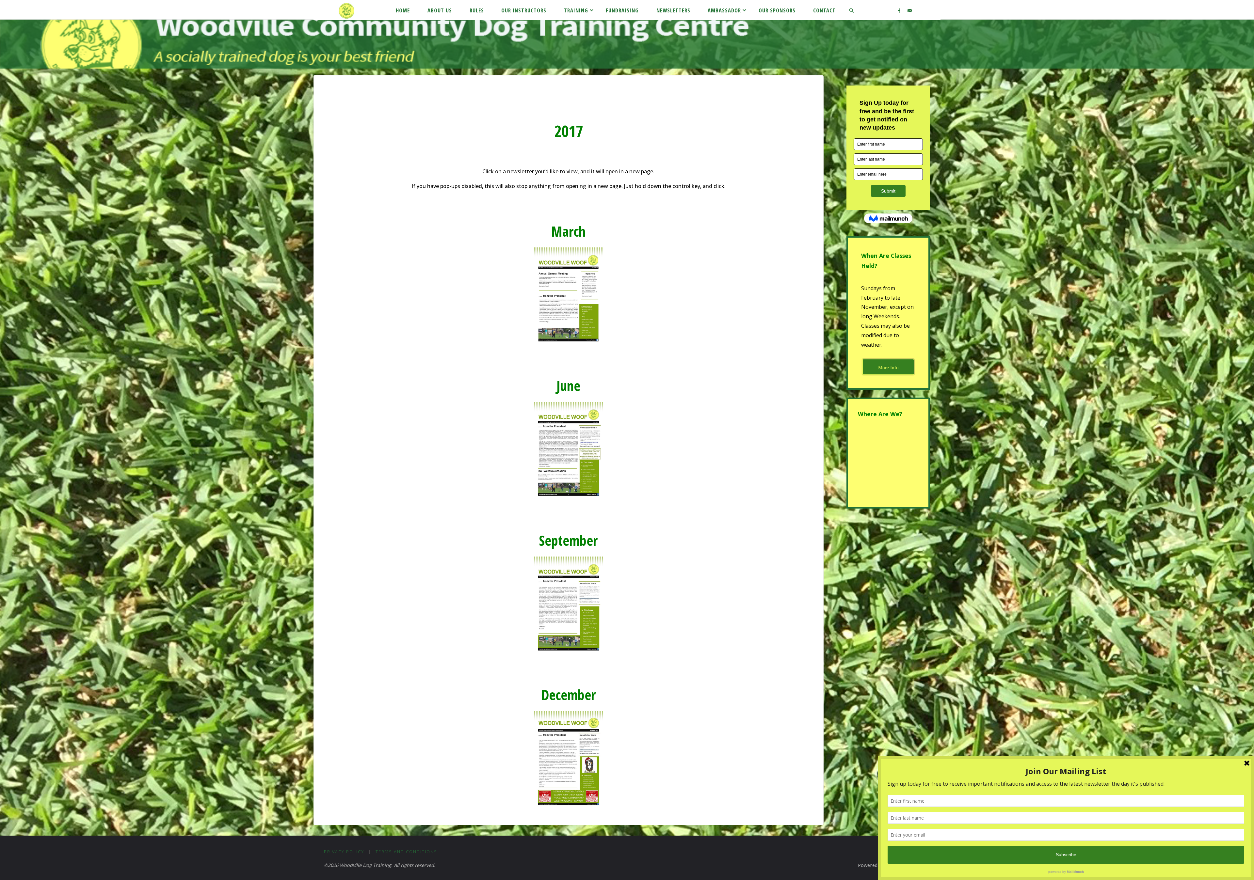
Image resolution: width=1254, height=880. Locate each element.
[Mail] (909, 10)
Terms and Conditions (406, 852)
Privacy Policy (344, 852)
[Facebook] (899, 10)
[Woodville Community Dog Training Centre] (346, 10)
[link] (851, 10)
